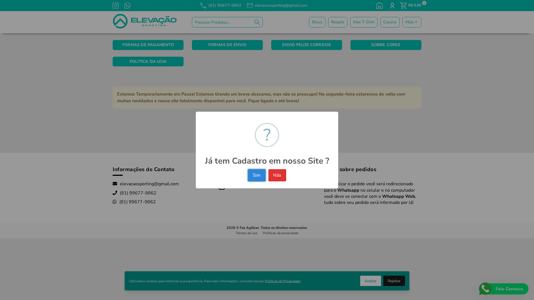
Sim (257, 175)
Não (277, 175)
